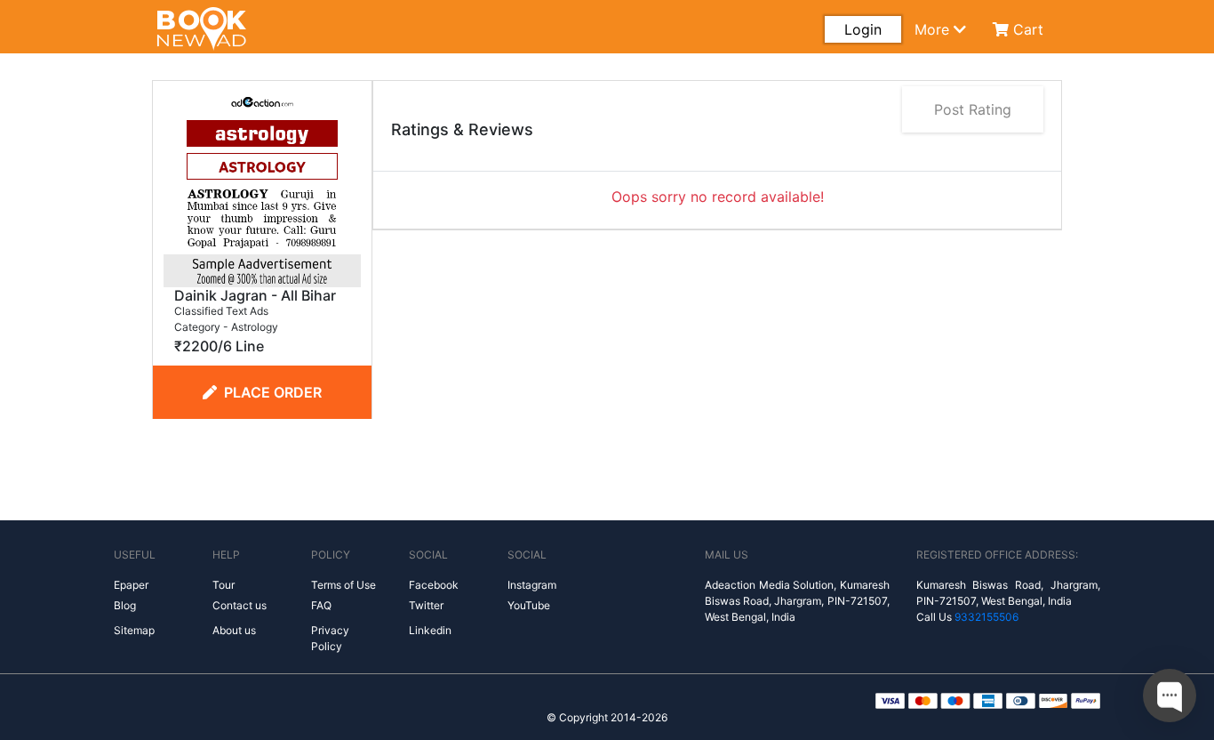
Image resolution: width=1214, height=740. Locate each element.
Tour (223, 584)
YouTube (528, 605)
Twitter (426, 605)
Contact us (239, 605)
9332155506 (986, 616)
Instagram (531, 584)
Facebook (434, 584)
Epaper (131, 584)
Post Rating (972, 109)
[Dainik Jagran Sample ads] (262, 187)
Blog (125, 605)
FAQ (321, 605)
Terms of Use (343, 584)
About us (234, 630)
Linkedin (430, 630)
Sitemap (134, 630)
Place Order (273, 392)
